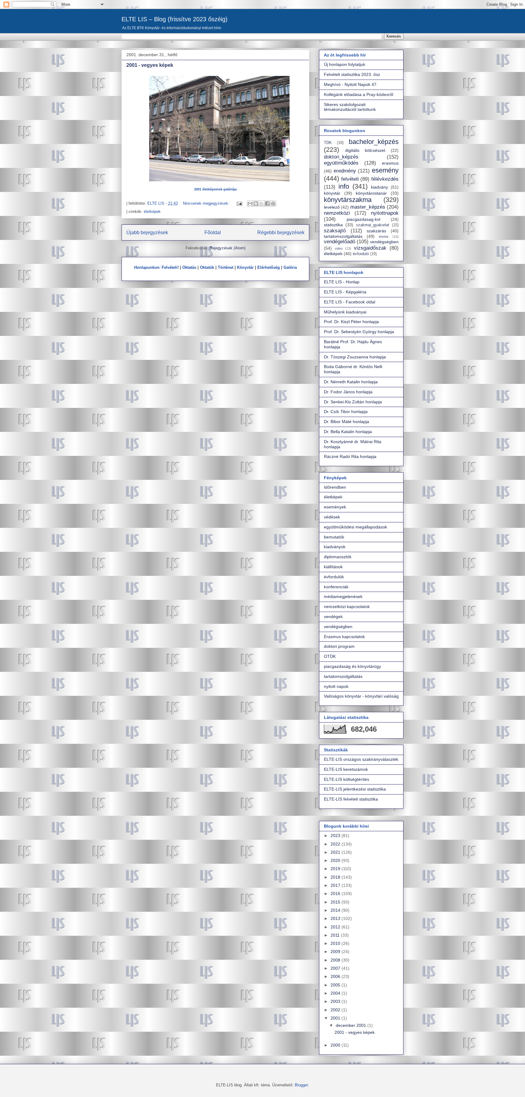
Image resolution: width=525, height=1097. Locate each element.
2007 (336, 968)
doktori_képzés (341, 157)
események (335, 506)
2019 (336, 868)
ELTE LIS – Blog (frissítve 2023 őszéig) (175, 19)
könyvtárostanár (371, 193)
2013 (336, 918)
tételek (384, 236)
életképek (152, 211)
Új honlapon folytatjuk (344, 64)
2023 (336, 835)
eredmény (345, 171)
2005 (336, 985)
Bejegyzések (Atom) (227, 248)
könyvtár (332, 193)
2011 (336, 935)
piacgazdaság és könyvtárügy (352, 666)
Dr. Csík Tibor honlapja (346, 411)
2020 (336, 860)
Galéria (290, 267)
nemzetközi (337, 213)
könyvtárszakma (348, 199)
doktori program (339, 646)
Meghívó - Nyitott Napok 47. (351, 84)
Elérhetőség (268, 267)
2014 (336, 910)
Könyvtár (245, 267)
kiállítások (333, 566)
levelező (332, 207)
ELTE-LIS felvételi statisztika (351, 799)
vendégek (333, 616)
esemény (385, 170)
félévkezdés (385, 179)
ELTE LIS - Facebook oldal (349, 301)
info (343, 186)
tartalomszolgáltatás (343, 236)
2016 (336, 893)
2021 (336, 852)
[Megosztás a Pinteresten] (273, 203)
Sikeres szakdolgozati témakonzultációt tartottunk (350, 107)
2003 (336, 1001)
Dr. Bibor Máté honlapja (346, 421)
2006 (336, 976)
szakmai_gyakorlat (372, 225)
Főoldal (212, 232)
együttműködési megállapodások (355, 527)
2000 (336, 1045)
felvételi (350, 179)
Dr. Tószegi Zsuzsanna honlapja (355, 356)
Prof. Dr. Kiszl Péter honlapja (351, 321)
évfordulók (334, 576)
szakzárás (376, 230)
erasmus (390, 163)
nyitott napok (336, 686)
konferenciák (336, 586)
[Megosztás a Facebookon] (267, 203)
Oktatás (189, 267)
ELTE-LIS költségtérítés (346, 779)
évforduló (361, 254)
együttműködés (341, 163)
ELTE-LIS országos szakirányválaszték (361, 759)
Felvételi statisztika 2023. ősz (352, 74)
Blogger (301, 1085)
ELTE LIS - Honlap (341, 281)
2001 (336, 1018)
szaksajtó (335, 231)
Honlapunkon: (147, 267)
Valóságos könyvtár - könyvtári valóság (361, 696)
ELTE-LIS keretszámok (346, 769)
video (339, 248)
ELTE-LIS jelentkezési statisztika (355, 789)
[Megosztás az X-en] (262, 203)
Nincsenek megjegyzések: (207, 203)
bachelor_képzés (374, 141)
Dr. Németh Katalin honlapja (351, 381)
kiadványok (334, 546)
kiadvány (379, 187)
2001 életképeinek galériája (215, 189)
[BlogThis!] (256, 203)
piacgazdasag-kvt (363, 219)
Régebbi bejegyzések (280, 232)
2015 (336, 902)
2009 (336, 951)
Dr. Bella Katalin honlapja (348, 431)
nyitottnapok (385, 213)
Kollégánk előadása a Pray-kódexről (358, 94)
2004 (336, 993)
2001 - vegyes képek (149, 65)
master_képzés (367, 207)
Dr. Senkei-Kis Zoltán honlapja (353, 401)
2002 (336, 1009)
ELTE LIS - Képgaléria (345, 291)
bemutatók (334, 537)
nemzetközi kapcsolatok (347, 606)
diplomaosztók (338, 556)
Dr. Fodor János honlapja (348, 391)
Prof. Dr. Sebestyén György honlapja (359, 331)
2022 (336, 844)
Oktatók (207, 267)
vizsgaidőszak (370, 248)
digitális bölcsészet (365, 150)
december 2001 (351, 1025)
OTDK (330, 656)
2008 (336, 960)
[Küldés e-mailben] (250, 203)
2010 (336, 943)
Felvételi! (170, 267)
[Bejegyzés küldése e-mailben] (239, 203)
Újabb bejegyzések (147, 232)
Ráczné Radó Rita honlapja (350, 456)
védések (332, 516)
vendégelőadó (339, 241)
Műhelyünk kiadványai (345, 311)
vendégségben (384, 241)
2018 (336, 877)
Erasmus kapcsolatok (344, 636)
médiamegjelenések (343, 596)
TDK (328, 143)
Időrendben (335, 487)
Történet (225, 267)
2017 (336, 885)
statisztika (333, 224)
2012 (336, 926)
